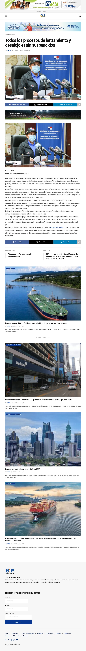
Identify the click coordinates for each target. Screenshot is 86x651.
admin (9, 50)
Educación (16, 636)
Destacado (10, 268)
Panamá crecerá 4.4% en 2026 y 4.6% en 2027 (22, 469)
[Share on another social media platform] (79, 104)
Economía (15, 633)
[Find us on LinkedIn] (14, 640)
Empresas (13, 34)
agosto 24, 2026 (16, 326)
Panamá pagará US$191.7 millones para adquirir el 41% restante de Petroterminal (36, 323)
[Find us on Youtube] (17, 640)
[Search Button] (80, 16)
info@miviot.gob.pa (57, 228)
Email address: (9, 613)
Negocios (50, 633)
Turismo (25, 636)
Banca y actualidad (14, 345)
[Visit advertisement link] (43, 5)
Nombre (7, 597)
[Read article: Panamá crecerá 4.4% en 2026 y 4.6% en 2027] (43, 439)
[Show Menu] (6, 16)
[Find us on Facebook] (5, 640)
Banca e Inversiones (28, 633)
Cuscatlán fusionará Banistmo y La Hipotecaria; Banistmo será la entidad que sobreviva (38, 400)
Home (7, 34)
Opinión (58, 633)
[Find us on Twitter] (8, 640)
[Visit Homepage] (43, 16)
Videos (7, 636)
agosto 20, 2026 (16, 543)
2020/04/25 (18, 50)
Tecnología (67, 633)
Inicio (6, 633)
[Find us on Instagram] (11, 640)
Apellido (7, 605)
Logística (40, 633)
